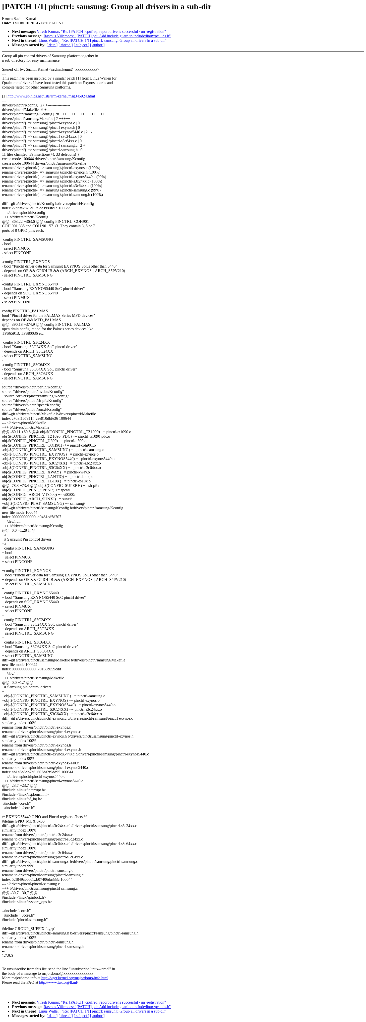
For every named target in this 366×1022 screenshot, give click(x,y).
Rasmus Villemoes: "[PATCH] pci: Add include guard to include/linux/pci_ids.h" (107, 36)
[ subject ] (81, 45)
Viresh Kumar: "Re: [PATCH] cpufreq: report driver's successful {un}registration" (101, 31)
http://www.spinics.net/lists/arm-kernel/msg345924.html (51, 96)
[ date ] (52, 45)
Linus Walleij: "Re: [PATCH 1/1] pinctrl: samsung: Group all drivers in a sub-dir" (103, 40)
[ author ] (97, 45)
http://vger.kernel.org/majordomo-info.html (74, 978)
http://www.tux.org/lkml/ (58, 982)
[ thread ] (66, 45)
